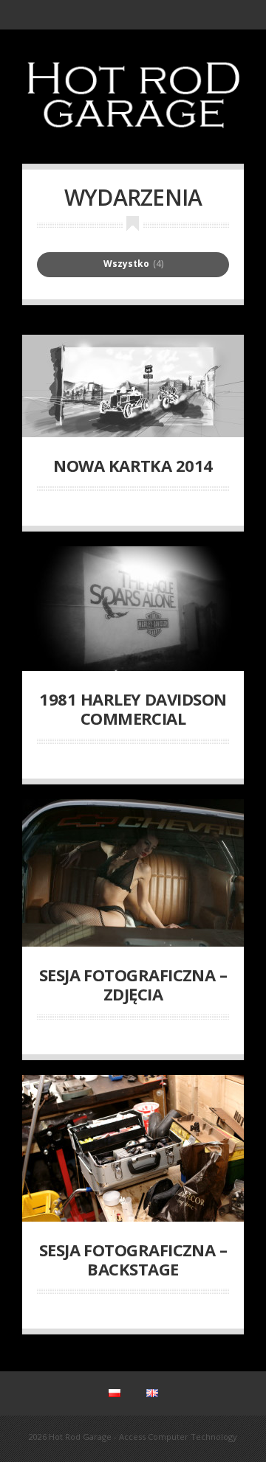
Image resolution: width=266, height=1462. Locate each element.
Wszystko (126, 264)
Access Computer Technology (178, 1436)
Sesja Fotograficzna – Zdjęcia (133, 984)
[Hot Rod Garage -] (133, 135)
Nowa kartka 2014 (132, 465)
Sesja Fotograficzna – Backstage (133, 1259)
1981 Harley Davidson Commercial (132, 708)
